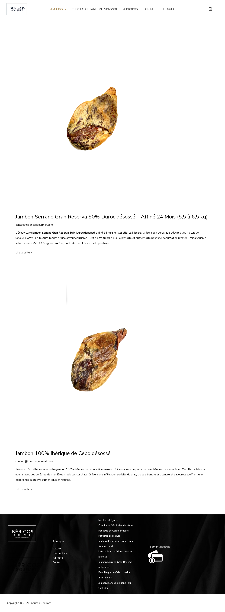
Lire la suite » (23, 252)
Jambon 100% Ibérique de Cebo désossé (63, 453)
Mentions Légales (108, 520)
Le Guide (169, 9)
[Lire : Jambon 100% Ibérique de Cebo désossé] (96, 360)
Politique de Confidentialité (113, 530)
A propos (130, 9)
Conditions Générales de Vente (115, 525)
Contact (150, 9)
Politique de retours (109, 535)
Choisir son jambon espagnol (95, 9)
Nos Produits (60, 553)
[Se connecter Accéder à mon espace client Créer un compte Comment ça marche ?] (217, 9)
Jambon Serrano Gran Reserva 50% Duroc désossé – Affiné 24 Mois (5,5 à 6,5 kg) (111, 216)
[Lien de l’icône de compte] (217, 9)
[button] (64, 9)
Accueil (57, 548)
